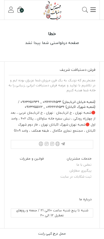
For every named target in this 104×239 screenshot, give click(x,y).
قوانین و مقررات (32, 158)
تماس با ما (84, 165)
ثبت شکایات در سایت (76, 177)
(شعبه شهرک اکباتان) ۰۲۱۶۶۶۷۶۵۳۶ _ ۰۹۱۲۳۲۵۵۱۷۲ (60, 107)
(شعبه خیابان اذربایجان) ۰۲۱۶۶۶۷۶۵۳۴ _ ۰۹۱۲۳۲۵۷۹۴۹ (57, 102)
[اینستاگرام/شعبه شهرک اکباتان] (46, 144)
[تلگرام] (63, 144)
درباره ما (85, 199)
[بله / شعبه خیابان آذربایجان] (57, 144)
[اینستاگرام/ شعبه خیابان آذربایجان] (52, 144)
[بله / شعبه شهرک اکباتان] (41, 144)
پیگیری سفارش (81, 170)
